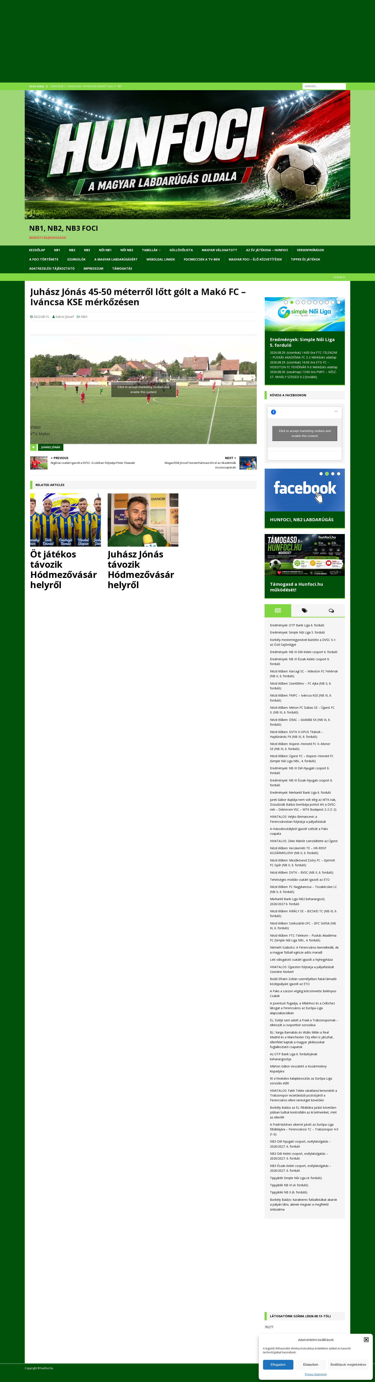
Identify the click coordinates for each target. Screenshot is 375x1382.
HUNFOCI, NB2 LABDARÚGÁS (302, 519)
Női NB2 (126, 250)
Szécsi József (65, 317)
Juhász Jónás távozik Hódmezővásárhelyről (141, 569)
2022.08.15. (41, 317)
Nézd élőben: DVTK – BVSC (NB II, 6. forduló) (301, 872)
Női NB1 (105, 250)
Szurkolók (76, 259)
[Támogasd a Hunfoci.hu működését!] (305, 555)
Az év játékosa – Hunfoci (267, 250)
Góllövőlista (181, 250)
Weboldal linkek (160, 259)
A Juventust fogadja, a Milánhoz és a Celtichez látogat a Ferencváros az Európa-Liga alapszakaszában (302, 1008)
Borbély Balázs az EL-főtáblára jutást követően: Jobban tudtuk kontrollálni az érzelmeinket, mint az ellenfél (303, 1112)
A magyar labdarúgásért (116, 259)
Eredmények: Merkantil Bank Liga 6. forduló (300, 792)
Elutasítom (310, 1364)
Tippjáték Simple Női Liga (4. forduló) (296, 1177)
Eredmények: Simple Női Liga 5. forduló (302, 342)
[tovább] (311, 377)
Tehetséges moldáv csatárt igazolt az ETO (300, 879)
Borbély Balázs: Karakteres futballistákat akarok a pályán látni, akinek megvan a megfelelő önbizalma (303, 1204)
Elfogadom (278, 1364)
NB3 (87, 250)
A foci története (43, 259)
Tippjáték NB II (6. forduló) (288, 1192)
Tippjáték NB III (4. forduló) (289, 1185)
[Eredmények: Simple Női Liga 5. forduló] (305, 314)
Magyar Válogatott (219, 250)
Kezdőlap (37, 250)
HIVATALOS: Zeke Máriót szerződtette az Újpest (304, 841)
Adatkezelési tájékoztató (52, 268)
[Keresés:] (324, 86)
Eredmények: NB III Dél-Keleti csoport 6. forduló (303, 652)
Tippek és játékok (305, 259)
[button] (366, 1339)
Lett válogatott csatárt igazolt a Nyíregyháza (301, 959)
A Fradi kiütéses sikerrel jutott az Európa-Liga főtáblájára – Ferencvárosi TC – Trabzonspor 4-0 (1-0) (304, 1129)
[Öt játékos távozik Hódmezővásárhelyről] (66, 520)
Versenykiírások (310, 250)
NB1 (57, 250)
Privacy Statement (316, 1374)
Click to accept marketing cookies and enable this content (143, 389)
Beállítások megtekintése (348, 1364)
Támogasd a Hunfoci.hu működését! (296, 586)
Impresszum (93, 268)
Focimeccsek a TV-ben (202, 259)
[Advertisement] (155, 46)
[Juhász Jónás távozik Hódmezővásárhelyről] (143, 520)
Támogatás (122, 268)
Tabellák (150, 250)
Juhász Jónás (50, 447)
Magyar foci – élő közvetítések (255, 259)
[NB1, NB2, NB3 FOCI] (187, 217)
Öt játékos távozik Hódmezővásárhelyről (63, 569)
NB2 (72, 250)
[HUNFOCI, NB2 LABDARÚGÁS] (305, 489)
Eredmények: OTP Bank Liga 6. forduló (297, 625)
